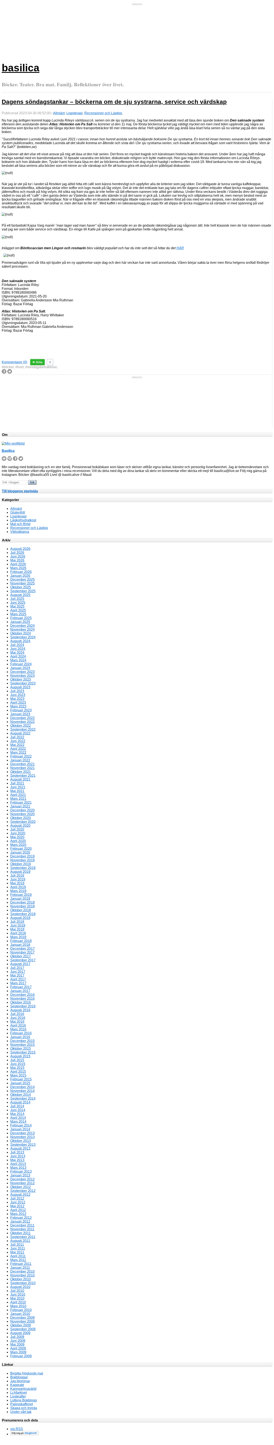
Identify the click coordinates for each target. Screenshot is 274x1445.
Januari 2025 (20, 622)
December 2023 (22, 672)
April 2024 (18, 656)
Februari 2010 (21, 1310)
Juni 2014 (17, 1110)
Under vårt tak (20, 1412)
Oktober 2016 (20, 1002)
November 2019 (22, 860)
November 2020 (22, 814)
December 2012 (22, 1179)
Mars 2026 (18, 568)
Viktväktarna (19, 531)
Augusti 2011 (20, 1241)
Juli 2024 (17, 645)
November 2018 (22, 906)
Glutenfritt (17, 512)
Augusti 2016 (20, 1010)
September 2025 (23, 591)
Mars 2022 (18, 752)
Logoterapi (74, 113)
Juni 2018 (17, 925)
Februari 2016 (21, 1033)
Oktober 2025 (20, 587)
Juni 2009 (17, 1340)
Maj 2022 (17, 745)
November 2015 (22, 1044)
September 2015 (23, 1052)
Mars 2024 (18, 660)
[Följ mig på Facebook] (15, 460)
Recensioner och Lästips (103, 113)
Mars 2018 (18, 937)
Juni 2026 (17, 556)
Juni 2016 (17, 1018)
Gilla (39, 362)
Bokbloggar (19, 1377)
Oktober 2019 (20, 864)
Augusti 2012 (20, 1194)
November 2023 (22, 675)
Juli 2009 (17, 1337)
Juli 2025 (17, 599)
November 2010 (22, 1275)
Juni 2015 (17, 1064)
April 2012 (18, 1210)
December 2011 (22, 1225)
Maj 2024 (17, 652)
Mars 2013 (18, 1167)
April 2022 (18, 748)
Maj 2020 (17, 837)
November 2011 (22, 1229)
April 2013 (18, 1164)
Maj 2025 (17, 606)
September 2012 (23, 1191)
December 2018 (22, 902)
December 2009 (22, 1317)
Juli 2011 (17, 1244)
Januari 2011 (20, 1267)
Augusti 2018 (20, 918)
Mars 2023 (18, 706)
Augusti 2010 (20, 1287)
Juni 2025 (17, 602)
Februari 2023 (21, 710)
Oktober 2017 (20, 956)
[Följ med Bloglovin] (24, 1434)
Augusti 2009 (20, 1333)
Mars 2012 (18, 1214)
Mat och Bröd (20, 524)
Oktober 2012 (20, 1187)
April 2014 (18, 1118)
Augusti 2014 (20, 1102)
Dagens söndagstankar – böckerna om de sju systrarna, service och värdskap (114, 101)
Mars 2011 (18, 1260)
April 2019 (18, 887)
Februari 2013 (21, 1171)
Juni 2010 (17, 1294)
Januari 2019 (20, 898)
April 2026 (18, 564)
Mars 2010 (18, 1306)
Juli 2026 (17, 552)
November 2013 (22, 1137)
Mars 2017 (18, 983)
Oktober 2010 (20, 1279)
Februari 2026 (21, 572)
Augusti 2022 (20, 733)
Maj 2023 (17, 699)
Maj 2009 (17, 1344)
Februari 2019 (21, 895)
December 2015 (22, 1041)
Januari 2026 (20, 575)
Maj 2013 (17, 1160)
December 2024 (22, 625)
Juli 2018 (17, 921)
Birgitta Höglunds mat (26, 1373)
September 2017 (23, 960)
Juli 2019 (17, 875)
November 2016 (22, 998)
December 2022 (22, 718)
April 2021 (18, 795)
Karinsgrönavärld (23, 1389)
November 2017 (22, 952)
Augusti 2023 (20, 687)
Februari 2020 (21, 848)
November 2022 (22, 722)
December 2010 (22, 1271)
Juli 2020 (17, 829)
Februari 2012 (21, 1217)
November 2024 (22, 629)
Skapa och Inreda (23, 1408)
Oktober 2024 (20, 633)
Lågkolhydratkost (23, 520)
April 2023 (18, 702)
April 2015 (18, 1071)
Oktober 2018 (20, 910)
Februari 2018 (21, 941)
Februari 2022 (21, 756)
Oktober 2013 (20, 1141)
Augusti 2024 (20, 641)
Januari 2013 (20, 1175)
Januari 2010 (20, 1314)
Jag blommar (20, 1381)
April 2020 (18, 841)
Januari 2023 (20, 714)
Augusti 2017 (20, 964)
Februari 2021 (21, 802)
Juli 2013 (17, 1152)
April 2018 (18, 933)
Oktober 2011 (20, 1233)
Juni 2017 (17, 971)
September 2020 (23, 822)
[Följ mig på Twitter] (20, 460)
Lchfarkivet (18, 1392)
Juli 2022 (17, 737)
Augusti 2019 (20, 871)
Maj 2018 (17, 929)
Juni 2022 (17, 741)
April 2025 (18, 610)
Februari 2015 (21, 1079)
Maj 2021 (17, 791)
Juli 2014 (17, 1106)
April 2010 (18, 1302)
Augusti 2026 (20, 549)
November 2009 (22, 1321)
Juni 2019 (17, 879)
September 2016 (23, 1006)
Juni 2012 (17, 1202)
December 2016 (22, 995)
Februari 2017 (21, 987)
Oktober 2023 (20, 679)
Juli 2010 (17, 1291)
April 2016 (18, 1025)
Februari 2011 (20, 1264)
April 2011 (18, 1256)
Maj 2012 (17, 1206)
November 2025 (22, 583)
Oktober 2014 (20, 1094)
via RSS (16, 1429)
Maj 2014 (17, 1114)
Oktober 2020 (20, 818)
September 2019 (23, 868)
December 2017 (22, 948)
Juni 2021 (17, 787)
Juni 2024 (17, 649)
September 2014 (23, 1098)
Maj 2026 (17, 560)
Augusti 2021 (20, 779)
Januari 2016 (20, 1037)
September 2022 (23, 729)
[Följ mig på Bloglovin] (4, 460)
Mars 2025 (18, 614)
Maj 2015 (17, 1068)
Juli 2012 (17, 1198)
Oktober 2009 (20, 1325)
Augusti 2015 (20, 1056)
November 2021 (22, 768)
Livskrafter (18, 1396)
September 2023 (23, 683)
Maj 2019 (17, 883)
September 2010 (23, 1283)
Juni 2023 (17, 695)
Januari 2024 (20, 668)
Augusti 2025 (20, 595)
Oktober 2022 (20, 725)
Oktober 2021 (20, 772)
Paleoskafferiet (21, 1404)
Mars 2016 (18, 1029)
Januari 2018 (20, 945)
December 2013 (22, 1133)
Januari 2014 (20, 1129)
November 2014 (22, 1091)
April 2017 (18, 979)
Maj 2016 (17, 1021)
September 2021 (23, 775)
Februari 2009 (21, 1356)
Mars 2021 (18, 798)
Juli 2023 (17, 691)
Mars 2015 (18, 1075)
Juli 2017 (17, 968)
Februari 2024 (21, 664)
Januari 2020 (20, 852)
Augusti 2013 (20, 1148)
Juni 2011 (17, 1248)
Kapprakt (17, 1385)
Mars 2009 (18, 1352)
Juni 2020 (17, 833)
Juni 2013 (17, 1156)
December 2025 (22, 579)
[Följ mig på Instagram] (9, 460)
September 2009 (23, 1329)
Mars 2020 (18, 845)
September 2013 (23, 1144)
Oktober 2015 (20, 1048)
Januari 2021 (20, 806)
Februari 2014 (21, 1125)
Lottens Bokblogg (23, 1400)
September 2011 (22, 1237)
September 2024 (23, 637)
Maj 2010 (17, 1298)
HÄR (180, 248)
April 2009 (18, 1348)
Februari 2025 (21, 618)
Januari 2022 (20, 760)
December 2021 (22, 764)
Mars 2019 (18, 891)
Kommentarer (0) (14, 362)
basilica (20, 67)
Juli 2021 (17, 783)
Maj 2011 (17, 1252)
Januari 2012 (20, 1221)
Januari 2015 (20, 1083)
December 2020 (22, 810)
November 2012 (22, 1183)
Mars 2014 (18, 1121)
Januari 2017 (20, 991)
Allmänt (59, 113)
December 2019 (22, 856)
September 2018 (23, 914)
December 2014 (22, 1087)
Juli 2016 (17, 1014)
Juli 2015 (17, 1060)
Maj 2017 (17, 975)
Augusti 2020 (20, 825)
